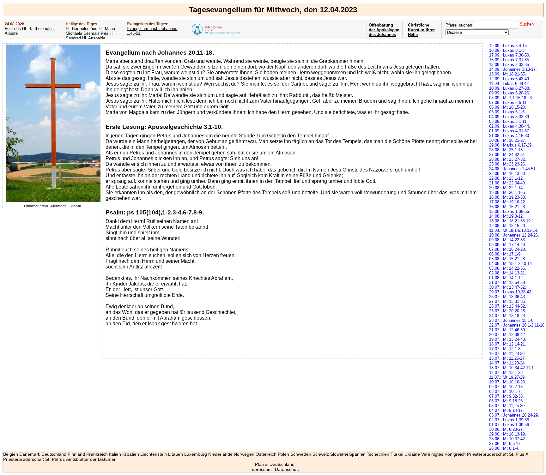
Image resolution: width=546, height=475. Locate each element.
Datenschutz (287, 469)
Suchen (527, 24)
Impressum (260, 469)
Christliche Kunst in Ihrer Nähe (421, 30)
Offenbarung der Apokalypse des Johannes (384, 30)
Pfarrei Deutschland (274, 464)
